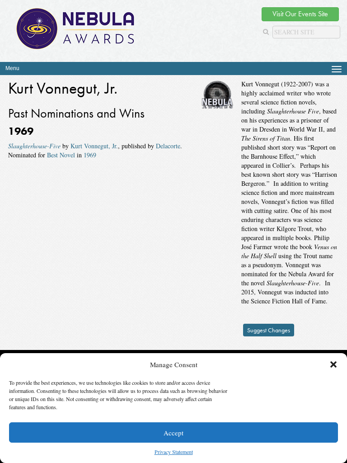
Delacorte (168, 146)
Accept (173, 432)
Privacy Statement (174, 451)
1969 (90, 155)
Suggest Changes (268, 330)
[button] (333, 364)
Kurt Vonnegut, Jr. (94, 146)
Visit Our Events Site (300, 14)
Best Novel (61, 155)
